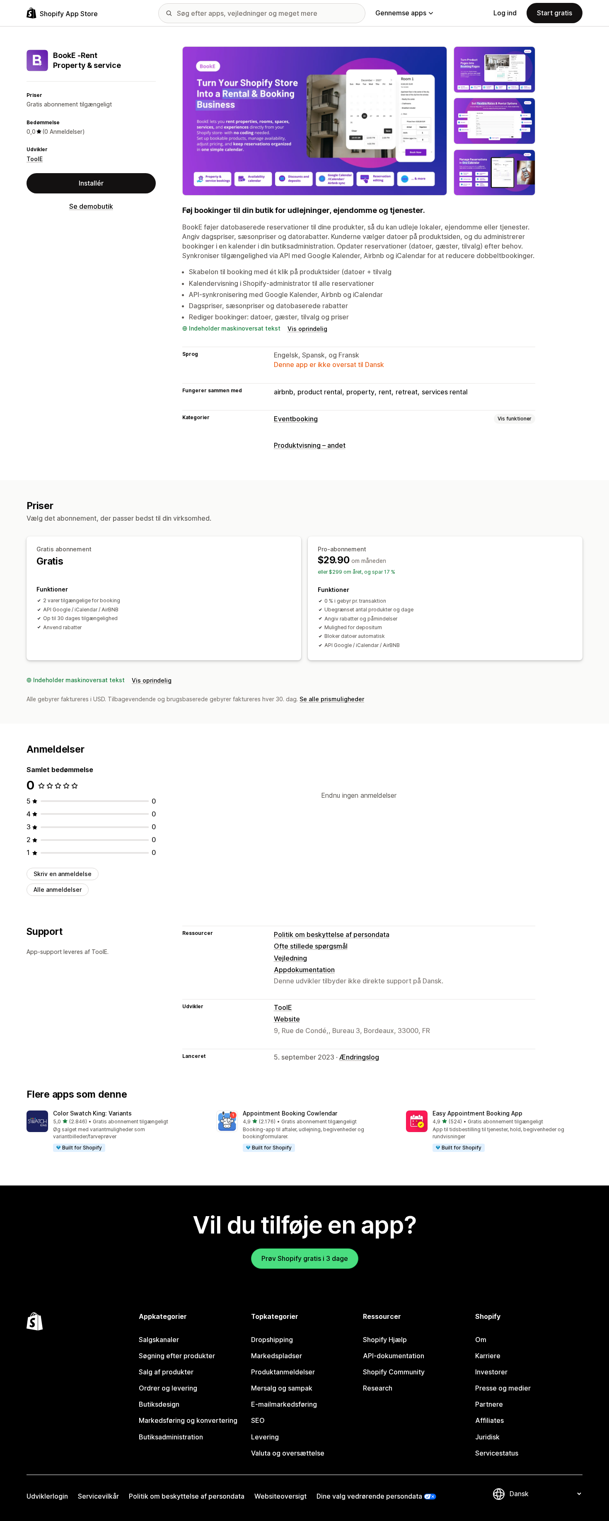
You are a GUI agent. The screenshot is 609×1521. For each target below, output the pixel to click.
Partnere (489, 1404)
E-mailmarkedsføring (284, 1404)
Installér (91, 183)
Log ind (505, 13)
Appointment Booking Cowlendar (290, 1113)
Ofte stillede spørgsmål (311, 946)
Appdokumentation (304, 970)
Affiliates (489, 1420)
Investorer (491, 1372)
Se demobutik (91, 206)
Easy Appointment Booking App (477, 1113)
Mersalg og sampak (281, 1388)
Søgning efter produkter (177, 1356)
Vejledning (290, 958)
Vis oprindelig (307, 328)
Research (377, 1388)
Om (480, 1339)
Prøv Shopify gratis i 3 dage (304, 1258)
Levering (265, 1437)
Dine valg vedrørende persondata (369, 1496)
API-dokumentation (393, 1356)
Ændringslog (359, 1057)
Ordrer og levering (168, 1388)
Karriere (487, 1356)
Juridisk (487, 1437)
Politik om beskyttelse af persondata (331, 934)
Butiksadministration (171, 1437)
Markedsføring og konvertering (188, 1420)
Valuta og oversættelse (287, 1453)
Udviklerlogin (47, 1496)
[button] (115, 1132)
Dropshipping (272, 1339)
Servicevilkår (98, 1496)
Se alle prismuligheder (332, 699)
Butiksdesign (159, 1404)
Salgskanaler (159, 1339)
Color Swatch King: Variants (92, 1113)
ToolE (35, 158)
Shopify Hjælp (385, 1339)
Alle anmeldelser (58, 889)
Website (287, 1019)
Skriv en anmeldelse (63, 873)
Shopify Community (394, 1372)
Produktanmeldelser (283, 1372)
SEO (258, 1420)
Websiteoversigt (280, 1496)
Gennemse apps (400, 13)
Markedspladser (276, 1356)
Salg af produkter (166, 1372)
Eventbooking (296, 419)
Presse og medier (503, 1388)
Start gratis (554, 13)
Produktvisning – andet (310, 445)
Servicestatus (496, 1453)
